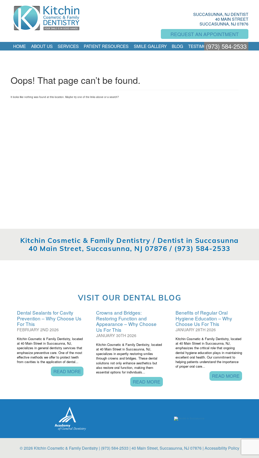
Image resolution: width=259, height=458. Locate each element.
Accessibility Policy (222, 448)
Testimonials (203, 46)
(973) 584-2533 (226, 46)
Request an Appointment (204, 34)
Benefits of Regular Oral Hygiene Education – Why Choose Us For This (204, 318)
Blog (177, 46)
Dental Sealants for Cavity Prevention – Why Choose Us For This (49, 318)
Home (19, 46)
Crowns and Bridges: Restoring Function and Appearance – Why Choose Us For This (126, 321)
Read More (67, 371)
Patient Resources (106, 46)
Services (68, 46)
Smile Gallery (150, 46)
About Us (42, 46)
